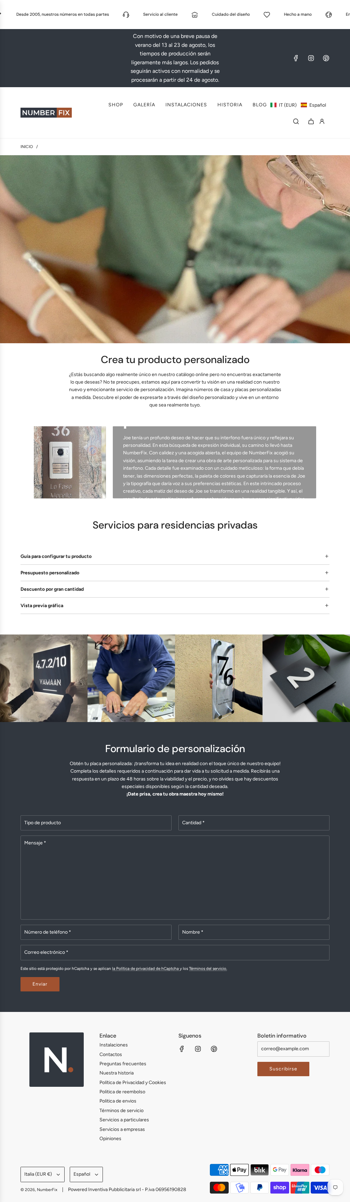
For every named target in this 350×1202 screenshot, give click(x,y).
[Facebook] (296, 58)
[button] (298, 105)
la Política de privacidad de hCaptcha (146, 968)
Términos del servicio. (208, 968)
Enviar (40, 984)
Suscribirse (283, 1069)
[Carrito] (311, 121)
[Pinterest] (326, 58)
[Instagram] (311, 58)
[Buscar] (296, 121)
